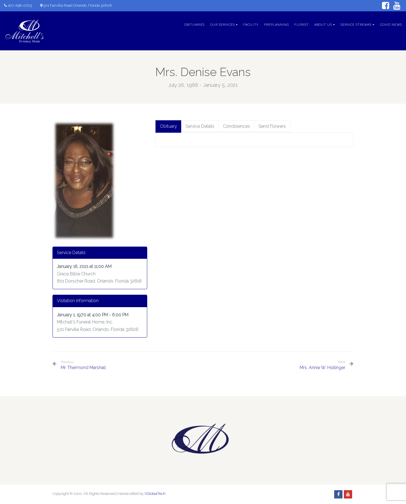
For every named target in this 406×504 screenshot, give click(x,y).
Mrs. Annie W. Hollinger (322, 367)
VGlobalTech (154, 494)
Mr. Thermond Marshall (83, 365)
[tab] (168, 126)
